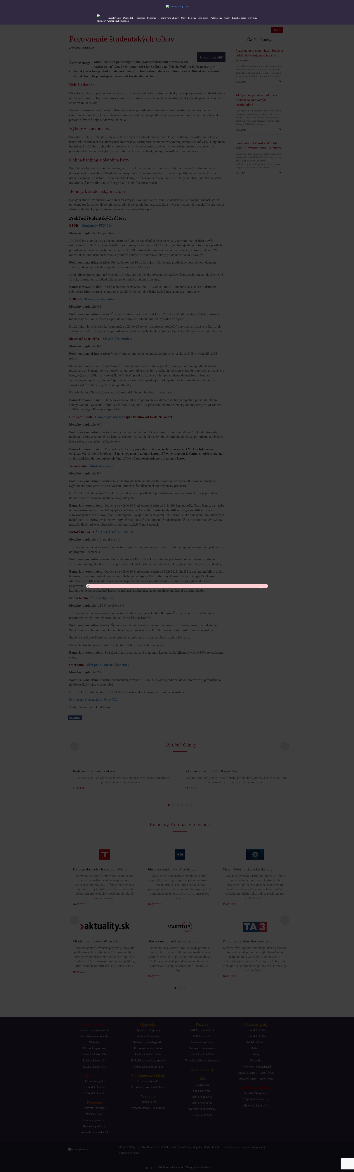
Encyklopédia (239, 17)
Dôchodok (128, 17)
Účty (183, 17)
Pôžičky (192, 17)
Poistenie (140, 17)
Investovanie (114, 17)
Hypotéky (203, 17)
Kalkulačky (216, 17)
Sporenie (151, 17)
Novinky (252, 17)
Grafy (227, 17)
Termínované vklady (168, 17)
